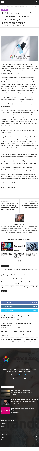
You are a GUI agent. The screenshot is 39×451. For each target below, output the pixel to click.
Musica (3, 426)
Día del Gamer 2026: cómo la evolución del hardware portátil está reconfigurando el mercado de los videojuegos (19, 254)
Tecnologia (7, 6)
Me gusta (34, 302)
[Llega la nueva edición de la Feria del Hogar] (5, 410)
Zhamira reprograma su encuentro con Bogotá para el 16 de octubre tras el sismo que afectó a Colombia (18, 283)
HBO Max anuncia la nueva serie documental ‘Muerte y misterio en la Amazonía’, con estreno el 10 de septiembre (19, 270)
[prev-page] (18, 261)
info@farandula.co (23, 375)
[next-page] (20, 261)
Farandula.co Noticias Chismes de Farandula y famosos (14, 334)
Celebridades (4, 434)
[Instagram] (18, 378)
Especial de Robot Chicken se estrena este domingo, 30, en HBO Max (19, 287)
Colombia (3, 423)
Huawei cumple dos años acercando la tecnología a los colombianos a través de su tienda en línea (9, 206)
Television (3, 431)
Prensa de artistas (5, 319)
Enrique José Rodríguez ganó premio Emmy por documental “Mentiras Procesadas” (19, 275)
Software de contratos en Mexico (25, 449)
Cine (2, 440)
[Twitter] (7, 32)
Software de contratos (11, 449)
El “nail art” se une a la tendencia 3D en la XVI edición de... (19, 339)
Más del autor (26, 239)
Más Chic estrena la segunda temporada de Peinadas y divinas (30, 205)
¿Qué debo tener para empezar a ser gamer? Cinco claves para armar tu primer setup (6, 253)
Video (2, 437)
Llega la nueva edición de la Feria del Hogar (12, 279)
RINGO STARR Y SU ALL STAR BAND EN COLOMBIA (16, 331)
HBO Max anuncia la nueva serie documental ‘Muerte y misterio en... (22, 391)
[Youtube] (19, 234)
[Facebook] (3, 32)
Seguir (35, 306)
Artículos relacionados (14, 239)
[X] (21, 378)
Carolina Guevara (7, 25)
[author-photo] (19, 218)
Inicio (2, 6)
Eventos (3, 429)
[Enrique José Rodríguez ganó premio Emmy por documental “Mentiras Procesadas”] (5, 402)
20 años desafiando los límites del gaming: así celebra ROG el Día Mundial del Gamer (31, 253)
